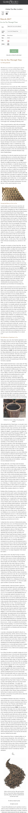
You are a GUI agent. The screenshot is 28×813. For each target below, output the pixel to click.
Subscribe (14, 51)
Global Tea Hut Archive (14, 9)
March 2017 (5, 19)
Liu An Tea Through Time (9, 22)
